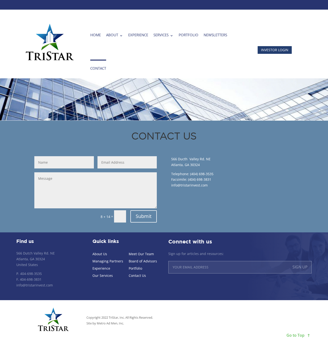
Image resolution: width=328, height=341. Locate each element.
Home (95, 34)
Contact (98, 68)
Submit (144, 216)
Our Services (102, 276)
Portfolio (188, 34)
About (112, 34)
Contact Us (137, 276)
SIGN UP (300, 267)
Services (161, 34)
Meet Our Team (141, 254)
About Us (99, 254)
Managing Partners (107, 261)
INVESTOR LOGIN (274, 50)
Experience (138, 34)
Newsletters (215, 34)
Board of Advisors (143, 261)
